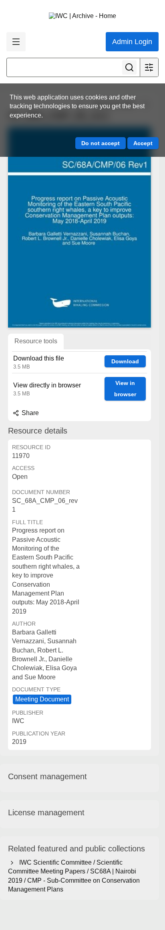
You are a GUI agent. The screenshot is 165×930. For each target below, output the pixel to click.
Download (125, 361)
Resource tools (35, 341)
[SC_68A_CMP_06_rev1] (79, 227)
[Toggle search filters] (149, 67)
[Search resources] (129, 67)
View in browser (125, 389)
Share (29, 412)
